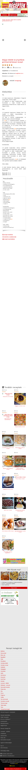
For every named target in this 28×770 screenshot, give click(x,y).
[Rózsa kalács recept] (20, 477)
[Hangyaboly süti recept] (8, 487)
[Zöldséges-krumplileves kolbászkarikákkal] (5, 579)
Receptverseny (4, 723)
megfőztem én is (19, 73)
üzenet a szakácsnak (10, 237)
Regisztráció (13, 15)
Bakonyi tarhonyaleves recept (8, 469)
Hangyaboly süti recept (8, 489)
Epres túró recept (8, 510)
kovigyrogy (18, 80)
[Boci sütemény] (23, 579)
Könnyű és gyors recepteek (8, 712)
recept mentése (8, 234)
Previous (3, 40)
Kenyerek (3, 677)
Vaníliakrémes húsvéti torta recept (20, 511)
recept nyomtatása (9, 239)
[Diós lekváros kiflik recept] (8, 529)
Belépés (5, 15)
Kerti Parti (3, 679)
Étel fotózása (4, 747)
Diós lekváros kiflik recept (8, 531)
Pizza (2, 693)
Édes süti (3, 655)
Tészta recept (4, 703)
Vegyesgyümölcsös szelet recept (20, 531)
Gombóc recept (4, 665)
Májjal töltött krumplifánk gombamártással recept (11, 20)
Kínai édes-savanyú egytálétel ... (8, 552)
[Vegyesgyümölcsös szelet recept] (20, 529)
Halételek (3, 667)
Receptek (8, 19)
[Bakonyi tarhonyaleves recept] (8, 466)
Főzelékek (3, 661)
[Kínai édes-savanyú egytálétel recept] (8, 550)
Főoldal (3, 19)
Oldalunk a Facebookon (8, 755)
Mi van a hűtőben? (5, 719)
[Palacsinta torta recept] (8, 394)
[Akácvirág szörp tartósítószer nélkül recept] (8, 417)
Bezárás (13, 765)
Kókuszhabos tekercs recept (20, 448)
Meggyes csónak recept (20, 405)
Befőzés (3, 651)
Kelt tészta (3, 675)
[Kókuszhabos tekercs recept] (20, 445)
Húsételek (3, 671)
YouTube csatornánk (7, 753)
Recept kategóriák (5, 728)
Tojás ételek (3, 705)
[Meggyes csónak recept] (20, 404)
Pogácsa (3, 695)
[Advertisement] (14, 300)
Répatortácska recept (20, 426)
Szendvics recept (5, 701)
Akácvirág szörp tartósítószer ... (8, 419)
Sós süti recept (4, 699)
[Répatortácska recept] (20, 425)
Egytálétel (3, 657)
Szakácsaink (4, 721)
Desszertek (3, 653)
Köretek (2, 681)
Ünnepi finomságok (5, 709)
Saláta (2, 697)
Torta (2, 707)
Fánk (2, 659)
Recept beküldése (5, 715)
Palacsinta (3, 689)
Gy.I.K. (2, 745)
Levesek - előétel (5, 683)
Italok (2, 673)
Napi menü (14, 588)
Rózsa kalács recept (20, 478)
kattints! (16, 763)
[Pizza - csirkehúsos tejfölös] (14, 579)
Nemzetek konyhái (5, 687)
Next (25, 40)
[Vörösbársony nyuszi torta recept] (8, 445)
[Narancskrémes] (20, 466)
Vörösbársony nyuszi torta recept (8, 448)
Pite (2, 691)
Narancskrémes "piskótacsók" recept (20, 469)
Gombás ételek (4, 663)
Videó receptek (5, 717)
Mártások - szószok (5, 685)
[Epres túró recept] (8, 508)
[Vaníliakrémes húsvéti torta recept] (20, 508)
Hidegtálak (3, 669)
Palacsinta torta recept (8, 396)
